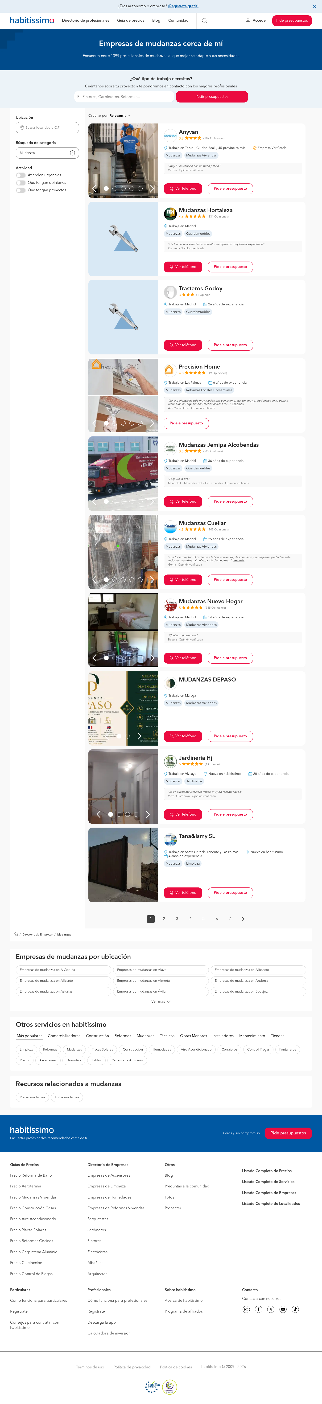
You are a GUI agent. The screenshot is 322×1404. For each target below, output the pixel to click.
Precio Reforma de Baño (31, 1176)
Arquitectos (97, 1274)
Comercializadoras (64, 1036)
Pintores (94, 1241)
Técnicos (167, 1036)
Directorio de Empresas (37, 934)
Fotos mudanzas (67, 1097)
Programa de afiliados (184, 1312)
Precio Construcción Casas (33, 1208)
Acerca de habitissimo (184, 1301)
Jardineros (96, 1230)
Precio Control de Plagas (31, 1274)
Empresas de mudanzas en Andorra (241, 980)
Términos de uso (90, 1367)
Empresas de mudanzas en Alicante (46, 980)
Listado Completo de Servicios (268, 1182)
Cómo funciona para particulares (38, 1301)
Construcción (97, 1036)
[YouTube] (283, 1310)
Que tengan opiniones (47, 183)
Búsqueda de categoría (36, 143)
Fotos (169, 1197)
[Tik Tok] (295, 1310)
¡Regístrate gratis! (183, 6)
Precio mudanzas (32, 1097)
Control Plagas (258, 1049)
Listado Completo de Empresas (269, 1193)
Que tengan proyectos (47, 190)
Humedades (162, 1049)
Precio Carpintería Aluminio (34, 1252)
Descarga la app (101, 1323)
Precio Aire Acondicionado (33, 1219)
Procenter (173, 1208)
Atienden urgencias (44, 175)
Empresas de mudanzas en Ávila (141, 991)
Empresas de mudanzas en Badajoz (241, 991)
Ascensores (48, 1060)
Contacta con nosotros (261, 1299)
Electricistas (97, 1252)
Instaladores (223, 1036)
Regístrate (19, 1312)
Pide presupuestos (292, 21)
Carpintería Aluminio (127, 1060)
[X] (271, 1310)
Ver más (158, 1002)
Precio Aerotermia (25, 1186)
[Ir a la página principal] (32, 21)
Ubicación (24, 118)
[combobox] (47, 128)
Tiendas (277, 1036)
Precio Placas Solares (28, 1230)
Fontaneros (287, 1049)
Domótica (73, 1060)
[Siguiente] (152, 188)
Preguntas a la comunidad (187, 1186)
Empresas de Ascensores (108, 1176)
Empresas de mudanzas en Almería (143, 980)
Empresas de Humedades (109, 1197)
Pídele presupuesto (230, 189)
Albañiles (95, 1263)
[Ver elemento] (106, 188)
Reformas (123, 1036)
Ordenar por (97, 115)
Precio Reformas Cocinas (31, 1241)
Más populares (29, 1036)
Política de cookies (176, 1367)
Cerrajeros (229, 1049)
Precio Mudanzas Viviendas (33, 1197)
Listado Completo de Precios (267, 1171)
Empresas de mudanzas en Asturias (46, 991)
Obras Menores (193, 1036)
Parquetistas (97, 1219)
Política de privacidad (132, 1367)
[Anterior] (94, 188)
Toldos (96, 1060)
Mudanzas (145, 1036)
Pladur (24, 1060)
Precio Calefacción (26, 1263)
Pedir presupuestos (212, 97)
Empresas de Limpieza (106, 1186)
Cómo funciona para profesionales (117, 1301)
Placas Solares (102, 1049)
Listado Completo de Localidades (271, 1204)
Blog (156, 21)
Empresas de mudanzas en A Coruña (47, 970)
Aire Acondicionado (196, 1049)
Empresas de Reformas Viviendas (115, 1208)
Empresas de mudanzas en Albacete (242, 970)
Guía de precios (130, 21)
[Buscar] (205, 21)
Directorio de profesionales (85, 21)
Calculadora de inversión (109, 1333)
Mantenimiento (252, 1036)
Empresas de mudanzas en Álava (141, 970)
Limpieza (26, 1049)
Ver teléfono (185, 189)
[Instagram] (246, 1310)
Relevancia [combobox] (118, 115)
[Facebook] (258, 1310)
